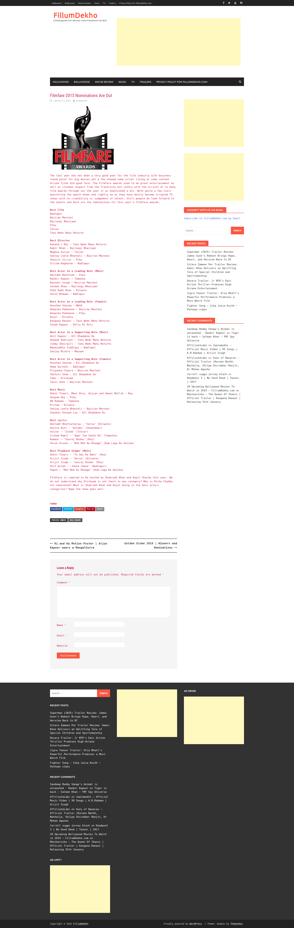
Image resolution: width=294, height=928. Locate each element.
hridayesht (81, 100)
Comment (64, 582)
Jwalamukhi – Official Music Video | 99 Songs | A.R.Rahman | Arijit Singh (212, 349)
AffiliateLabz (197, 345)
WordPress (196, 923)
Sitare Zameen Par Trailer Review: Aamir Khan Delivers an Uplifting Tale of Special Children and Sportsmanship (80, 729)
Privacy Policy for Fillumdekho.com (135, 3)
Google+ (79, 509)
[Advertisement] (179, 42)
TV (104, 3)
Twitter (68, 509)
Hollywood (56, 3)
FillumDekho (75, 15)
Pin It (90, 509)
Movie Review (84, 3)
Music (97, 3)
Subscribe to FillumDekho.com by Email (212, 218)
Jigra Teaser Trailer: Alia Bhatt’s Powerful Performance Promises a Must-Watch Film (213, 297)
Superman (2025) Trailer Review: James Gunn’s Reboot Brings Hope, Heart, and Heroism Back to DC (211, 255)
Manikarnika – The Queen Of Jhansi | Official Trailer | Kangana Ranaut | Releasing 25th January (214, 398)
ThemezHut (236, 923)
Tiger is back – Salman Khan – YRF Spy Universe (213, 336)
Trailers (112, 3)
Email (100, 509)
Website (62, 645)
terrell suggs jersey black (207, 374)
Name (61, 625)
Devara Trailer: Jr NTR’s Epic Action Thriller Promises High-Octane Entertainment (210, 284)
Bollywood (70, 3)
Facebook (56, 509)
